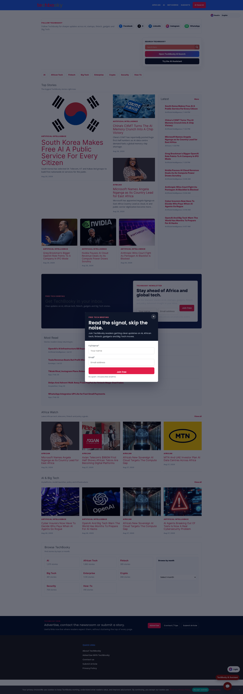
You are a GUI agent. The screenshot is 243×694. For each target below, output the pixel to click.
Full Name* (94, 345)
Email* (92, 357)
